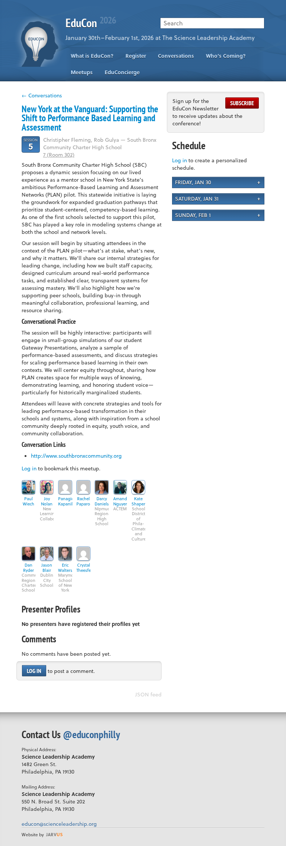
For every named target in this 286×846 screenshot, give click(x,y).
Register (135, 56)
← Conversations (42, 95)
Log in (29, 468)
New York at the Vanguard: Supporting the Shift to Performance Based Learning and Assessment (90, 118)
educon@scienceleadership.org (59, 824)
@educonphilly (91, 734)
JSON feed (148, 694)
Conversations (176, 56)
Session (30, 144)
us (54, 834)
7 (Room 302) (58, 155)
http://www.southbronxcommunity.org (76, 456)
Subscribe (242, 103)
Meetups (82, 72)
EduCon (91, 23)
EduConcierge (122, 72)
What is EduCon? (92, 56)
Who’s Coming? (226, 56)
